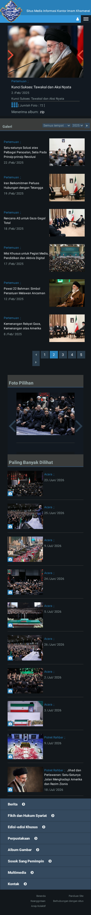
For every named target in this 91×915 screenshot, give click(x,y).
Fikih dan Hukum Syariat (27, 816)
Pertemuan (19, 81)
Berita (12, 804)
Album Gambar (20, 850)
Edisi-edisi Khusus (23, 827)
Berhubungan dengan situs (68, 901)
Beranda (41, 896)
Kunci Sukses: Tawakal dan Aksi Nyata (41, 87)
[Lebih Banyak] (14, 106)
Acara (48, 474)
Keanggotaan (38, 901)
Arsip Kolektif (38, 906)
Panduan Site (76, 896)
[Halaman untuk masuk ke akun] (77, 19)
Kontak (13, 884)
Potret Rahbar (53, 737)
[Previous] (36, 354)
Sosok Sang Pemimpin (26, 861)
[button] (86, 19)
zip (41, 112)
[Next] (36, 362)
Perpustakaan (19, 838)
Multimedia (17, 872)
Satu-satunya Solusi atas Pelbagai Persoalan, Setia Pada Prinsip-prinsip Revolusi (25, 152)
